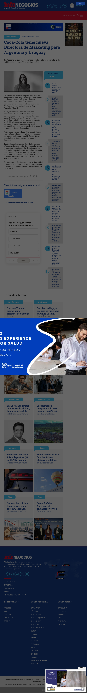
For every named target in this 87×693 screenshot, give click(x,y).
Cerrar (80, 4)
